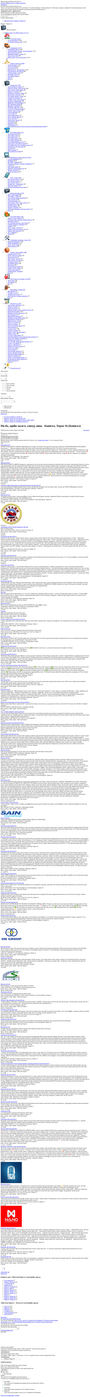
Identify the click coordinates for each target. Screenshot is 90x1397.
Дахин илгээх (16, 11)
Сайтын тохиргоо (20, 3)
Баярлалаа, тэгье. (6, 11)
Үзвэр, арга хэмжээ (13, 270)
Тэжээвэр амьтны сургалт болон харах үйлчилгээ (22, 337)
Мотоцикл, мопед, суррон (15, 54)
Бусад (9, 79)
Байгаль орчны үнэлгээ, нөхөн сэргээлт (20, 310)
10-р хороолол (8, 1280)
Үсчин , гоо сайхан (13, 343)
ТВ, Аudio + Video (13, 196)
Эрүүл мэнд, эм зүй (13, 120)
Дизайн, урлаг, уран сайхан (16, 99)
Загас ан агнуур (12, 257)
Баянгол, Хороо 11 (9, 1293)
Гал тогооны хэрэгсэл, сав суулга (18, 223)
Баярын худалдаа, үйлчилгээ (16, 313)
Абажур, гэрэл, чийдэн (14, 218)
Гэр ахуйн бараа (16, 216)
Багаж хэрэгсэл (12, 246)
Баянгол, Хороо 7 (9, 1291)
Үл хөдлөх (15, 39)
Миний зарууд (10, 3)
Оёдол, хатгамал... (13, 324)
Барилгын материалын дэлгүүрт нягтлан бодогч (15, 702)
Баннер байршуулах (28, 1322)
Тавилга (10, 226)
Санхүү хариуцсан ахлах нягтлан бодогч (13, 619)
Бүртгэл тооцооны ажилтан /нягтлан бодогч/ (14, 665)
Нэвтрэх (3, 3)
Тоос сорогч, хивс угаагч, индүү (17, 202)
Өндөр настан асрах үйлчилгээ (17, 359)
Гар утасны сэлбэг (13, 182)
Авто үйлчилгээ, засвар (15, 87)
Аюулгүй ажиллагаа (46, 1322)
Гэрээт (8, 389)
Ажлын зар (15, 85)
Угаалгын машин (13, 201)
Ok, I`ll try (4, 1370)
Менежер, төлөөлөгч (14, 106)
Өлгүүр (10, 234)
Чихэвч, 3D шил (12, 170)
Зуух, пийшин (12, 232)
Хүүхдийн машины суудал (16, 142)
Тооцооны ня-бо (5, 1111)
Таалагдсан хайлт (43, 440)
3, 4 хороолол (8, 1283)
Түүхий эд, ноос (12, 293)
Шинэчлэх (4, 414)
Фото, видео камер (13, 195)
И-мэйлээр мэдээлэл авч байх (9, 437)
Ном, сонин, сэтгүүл (14, 258)
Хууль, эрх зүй (12, 118)
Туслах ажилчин (13, 112)
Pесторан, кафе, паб (14, 107)
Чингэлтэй (7, 1314)
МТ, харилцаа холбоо (14, 104)
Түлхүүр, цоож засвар (14, 335)
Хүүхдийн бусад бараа (14, 151)
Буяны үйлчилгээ (13, 360)
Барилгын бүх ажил (14, 311)
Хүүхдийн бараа (17, 132)
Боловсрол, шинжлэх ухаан (16, 93)
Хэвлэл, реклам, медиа (14, 352)
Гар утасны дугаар (13, 181)
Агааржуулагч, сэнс (14, 204)
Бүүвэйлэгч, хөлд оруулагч (16, 146)
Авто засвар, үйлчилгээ (15, 305)
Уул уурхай (11, 114)
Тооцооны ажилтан (6, 958)
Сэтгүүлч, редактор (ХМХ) (16, 109)
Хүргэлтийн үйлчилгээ (15, 351)
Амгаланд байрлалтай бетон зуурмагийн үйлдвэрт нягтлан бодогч (21, 485)
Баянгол (6, 1309)
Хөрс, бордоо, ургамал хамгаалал (18, 296)
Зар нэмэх (4, 4)
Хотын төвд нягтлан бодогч (9, 1101)
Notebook (10, 160)
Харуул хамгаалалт (13, 115)
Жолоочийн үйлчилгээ (14, 316)
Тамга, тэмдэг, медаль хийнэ (16, 332)
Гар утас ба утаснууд (14, 179)
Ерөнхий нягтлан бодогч (8, 915)
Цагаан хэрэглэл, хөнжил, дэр (17, 229)
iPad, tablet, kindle (13, 167)
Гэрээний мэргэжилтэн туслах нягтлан (12, 883)
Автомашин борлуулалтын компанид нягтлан (14, 527)
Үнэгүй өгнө (15, 368)
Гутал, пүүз (11, 68)
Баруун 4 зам (8, 1288)
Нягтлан (3, 592)
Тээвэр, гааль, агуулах (14, 110)
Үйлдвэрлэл (11, 121)
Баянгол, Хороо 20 (9, 1286)
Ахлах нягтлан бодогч (7, 565)
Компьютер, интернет (14, 319)
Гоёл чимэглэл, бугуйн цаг (16, 71)
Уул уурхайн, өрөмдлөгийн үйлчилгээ (19, 341)
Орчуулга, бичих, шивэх (15, 326)
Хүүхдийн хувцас (13, 134)
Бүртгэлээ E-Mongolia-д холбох (10, 1395)
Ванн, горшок (12, 150)
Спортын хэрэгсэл (13, 262)
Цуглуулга (11, 265)
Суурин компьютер (13, 159)
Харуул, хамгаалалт (14, 345)
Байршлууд (40, 1320)
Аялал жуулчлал (12, 308)
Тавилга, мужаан (13, 330)
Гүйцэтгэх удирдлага (14, 98)
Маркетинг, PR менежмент (16, 102)
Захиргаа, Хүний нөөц (14, 101)
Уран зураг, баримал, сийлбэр (16, 338)
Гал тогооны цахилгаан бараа (16, 198)
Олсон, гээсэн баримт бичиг (16, 357)
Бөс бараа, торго (12, 74)
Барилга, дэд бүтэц (13, 91)
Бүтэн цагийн (10, 383)
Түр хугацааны (10, 390)
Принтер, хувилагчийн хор (16, 168)
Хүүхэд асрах (12, 349)
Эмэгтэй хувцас (12, 65)
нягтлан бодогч (5, 818)
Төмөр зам (7, 1285)
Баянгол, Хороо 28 (9, 1298)
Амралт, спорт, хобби (18, 252)
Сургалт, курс (12, 329)
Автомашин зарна (13, 49)
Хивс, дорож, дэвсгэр (14, 227)
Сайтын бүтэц (32, 1320)
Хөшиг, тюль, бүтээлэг (14, 231)
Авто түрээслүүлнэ (13, 52)
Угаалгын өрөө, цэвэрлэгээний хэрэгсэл (20, 220)
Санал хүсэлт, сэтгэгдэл (21, 1320)
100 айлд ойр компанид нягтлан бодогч (12, 1000)
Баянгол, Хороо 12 (9, 1282)
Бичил (6, 1294)
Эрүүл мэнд (11, 280)
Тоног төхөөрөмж (13, 243)
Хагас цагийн (10, 385)
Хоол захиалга (12, 327)
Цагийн (8, 387)
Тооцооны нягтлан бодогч (8, 536)
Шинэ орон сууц (22, 33)
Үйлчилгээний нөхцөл (51, 1320)
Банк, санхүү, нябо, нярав (15, 90)
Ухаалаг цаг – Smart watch (15, 184)
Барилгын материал (14, 241)
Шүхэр (10, 77)
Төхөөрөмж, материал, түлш (20, 240)
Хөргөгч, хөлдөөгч (13, 207)
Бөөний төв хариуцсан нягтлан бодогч (12, 723)
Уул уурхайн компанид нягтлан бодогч (12, 711)
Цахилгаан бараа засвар (15, 354)
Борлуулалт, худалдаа (14, 95)
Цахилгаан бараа (17, 193)
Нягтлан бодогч (5, 445)
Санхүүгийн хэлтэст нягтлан (9, 802)
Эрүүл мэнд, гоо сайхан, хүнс (20, 279)
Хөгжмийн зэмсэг (13, 263)
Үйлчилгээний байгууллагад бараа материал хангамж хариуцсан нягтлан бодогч (25, 1063)
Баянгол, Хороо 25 (9, 1299)
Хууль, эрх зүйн (12, 348)
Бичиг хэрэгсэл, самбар (15, 255)
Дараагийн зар (5, 1272)
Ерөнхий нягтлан (6, 1256)
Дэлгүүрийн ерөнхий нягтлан (10, 734)
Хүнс (9, 283)
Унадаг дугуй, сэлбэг (14, 268)
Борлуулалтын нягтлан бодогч (10, 1197)
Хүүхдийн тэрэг (12, 137)
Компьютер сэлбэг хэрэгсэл (20, 157)
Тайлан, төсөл (12, 333)
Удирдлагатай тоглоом (14, 266)
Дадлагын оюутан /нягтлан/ (9, 1009)
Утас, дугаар (15, 177)
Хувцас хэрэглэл (17, 63)
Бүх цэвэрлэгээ (12, 314)
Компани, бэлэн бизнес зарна (16, 318)
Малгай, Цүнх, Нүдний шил (16, 70)
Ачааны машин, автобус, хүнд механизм (20, 51)
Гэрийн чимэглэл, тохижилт (16, 224)
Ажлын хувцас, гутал (14, 73)
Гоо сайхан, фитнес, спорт (15, 96)
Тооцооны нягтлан (6, 581)
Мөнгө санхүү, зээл (13, 321)
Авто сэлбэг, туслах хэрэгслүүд (17, 57)
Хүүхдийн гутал (13, 135)
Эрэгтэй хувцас (12, 66)
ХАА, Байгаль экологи (14, 117)
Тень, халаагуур (12, 199)
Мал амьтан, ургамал (17, 289)
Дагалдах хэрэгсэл (13, 171)
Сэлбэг (10, 165)
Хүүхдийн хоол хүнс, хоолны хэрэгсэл (19, 145)
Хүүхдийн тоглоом (13, 140)
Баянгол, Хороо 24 (9, 1296)
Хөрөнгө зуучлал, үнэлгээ (15, 346)
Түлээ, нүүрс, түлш (13, 245)
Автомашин (16, 48)
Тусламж (37, 1322)
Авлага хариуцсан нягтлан (9, 1128)
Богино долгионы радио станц (17, 187)
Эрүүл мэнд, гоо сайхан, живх (17, 143)
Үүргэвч (10, 148)
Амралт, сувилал (13, 307)
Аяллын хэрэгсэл (13, 254)
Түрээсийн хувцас (13, 76)
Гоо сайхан (11, 282)
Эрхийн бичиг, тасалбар (15, 271)
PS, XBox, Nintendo (13, 162)
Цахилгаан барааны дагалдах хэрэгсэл (19, 209)
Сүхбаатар (7, 1311)
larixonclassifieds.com (7, 1330)
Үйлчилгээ (11, 123)
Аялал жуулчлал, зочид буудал (17, 88)
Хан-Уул (6, 1306)
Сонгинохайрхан (9, 1312)
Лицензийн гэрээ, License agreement (11, 1322)
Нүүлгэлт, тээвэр (13, 322)
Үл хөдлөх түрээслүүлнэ (15, 42)
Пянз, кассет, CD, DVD (15, 260)
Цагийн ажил (12, 125)
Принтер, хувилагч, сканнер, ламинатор (20, 164)
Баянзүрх (7, 1308)
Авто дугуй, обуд (13, 56)
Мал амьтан (11, 291)
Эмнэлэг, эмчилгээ (13, 356)
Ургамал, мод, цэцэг (14, 294)
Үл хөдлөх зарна (13, 40)
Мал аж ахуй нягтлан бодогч (9, 902)
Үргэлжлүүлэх (5, 1352)
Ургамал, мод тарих (14, 340)
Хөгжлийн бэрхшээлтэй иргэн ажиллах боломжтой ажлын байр (27, 126)
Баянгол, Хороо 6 (9, 1290)
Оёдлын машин (12, 206)
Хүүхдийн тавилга (13, 139)
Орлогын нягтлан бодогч (8, 837)
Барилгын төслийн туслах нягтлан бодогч (13, 1146)
